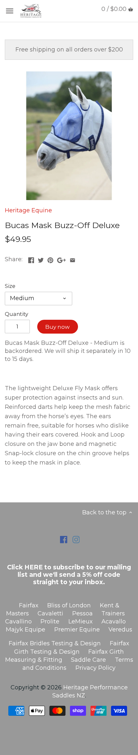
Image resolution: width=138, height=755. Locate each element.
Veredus (120, 629)
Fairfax (29, 605)
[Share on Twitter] (41, 258)
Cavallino (18, 621)
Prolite (49, 621)
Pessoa (82, 613)
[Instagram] (76, 539)
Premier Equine (77, 629)
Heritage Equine (28, 210)
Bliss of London (69, 605)
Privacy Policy (95, 667)
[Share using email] (72, 258)
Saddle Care (88, 659)
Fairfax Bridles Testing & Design (55, 643)
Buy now (57, 326)
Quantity (16, 314)
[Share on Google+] (61, 258)
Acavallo (113, 621)
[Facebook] (63, 539)
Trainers (113, 613)
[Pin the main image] (50, 258)
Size (10, 286)
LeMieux (80, 621)
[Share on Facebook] (31, 258)
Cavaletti (50, 613)
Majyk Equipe (25, 629)
